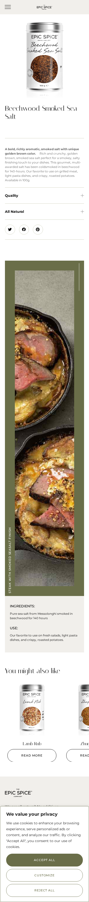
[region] (44, 854)
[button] (8, 7)
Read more (31, 755)
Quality (11, 195)
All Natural (14, 211)
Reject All (44, 890)
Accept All (44, 860)
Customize (44, 875)
